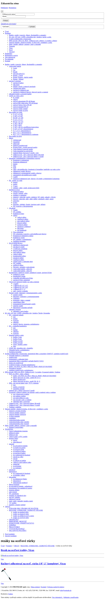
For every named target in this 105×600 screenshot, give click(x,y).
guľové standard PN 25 (20, 107)
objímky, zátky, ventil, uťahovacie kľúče (26, 188)
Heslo (4, 16)
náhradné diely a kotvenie (21, 401)
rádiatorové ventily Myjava (22, 171)
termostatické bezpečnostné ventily (24, 304)
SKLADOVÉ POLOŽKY (17, 530)
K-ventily (16, 97)
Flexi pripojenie (18, 232)
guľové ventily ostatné (20, 109)
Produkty (8, 33)
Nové (11, 50)
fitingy (11, 138)
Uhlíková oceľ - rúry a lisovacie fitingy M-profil (24, 403)
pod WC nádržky (14, 497)
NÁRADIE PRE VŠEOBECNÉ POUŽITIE (23, 508)
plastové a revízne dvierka (17, 411)
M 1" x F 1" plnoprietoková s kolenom (25, 134)
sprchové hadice (18, 83)
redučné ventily (18, 306)
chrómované (17, 140)
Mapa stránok (35, 587)
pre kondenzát (21, 230)
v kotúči (15, 284)
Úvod (7, 31)
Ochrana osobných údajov (55, 587)
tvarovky (16, 320)
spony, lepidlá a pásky (20, 344)
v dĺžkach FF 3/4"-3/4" (20, 287)
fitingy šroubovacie (19, 379)
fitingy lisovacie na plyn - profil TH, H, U (26, 381)
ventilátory (12, 418)
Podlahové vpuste (19, 237)
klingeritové (13, 471)
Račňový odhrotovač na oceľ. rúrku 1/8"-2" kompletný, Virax (33, 563)
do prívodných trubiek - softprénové (20, 486)
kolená (15, 182)
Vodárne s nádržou (15, 407)
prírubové (12, 470)
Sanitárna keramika (19, 241)
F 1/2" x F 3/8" (18, 114)
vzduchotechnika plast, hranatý (19, 424)
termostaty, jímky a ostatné (21, 300)
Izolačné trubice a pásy (16, 335)
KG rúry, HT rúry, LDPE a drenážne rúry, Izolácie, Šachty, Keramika (27, 313)
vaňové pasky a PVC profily (18, 436)
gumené (11, 444)
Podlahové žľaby (18, 214)
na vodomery (17, 468)
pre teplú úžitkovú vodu (21, 398)
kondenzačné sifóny (19, 256)
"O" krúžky (13, 503)
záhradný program (15, 309)
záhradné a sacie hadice (20, 311)
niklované (16, 144)
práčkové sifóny (18, 265)
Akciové (12, 52)
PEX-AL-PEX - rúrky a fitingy (19, 374)
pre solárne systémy (19, 396)
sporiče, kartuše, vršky (20, 193)
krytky (15, 202)
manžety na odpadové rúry (17, 495)
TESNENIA (9, 429)
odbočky (16, 322)
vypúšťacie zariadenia (20, 249)
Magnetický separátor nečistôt (22, 307)
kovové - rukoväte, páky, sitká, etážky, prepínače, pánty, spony (33, 199)
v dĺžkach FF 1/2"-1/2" (20, 285)
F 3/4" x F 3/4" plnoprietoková (23, 129)
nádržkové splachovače (20, 245)
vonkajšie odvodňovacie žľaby (23, 278)
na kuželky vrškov (19, 475)
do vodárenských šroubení (21, 455)
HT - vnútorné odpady (16, 315)
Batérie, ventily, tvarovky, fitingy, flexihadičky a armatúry (27, 35)
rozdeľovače (13, 357)
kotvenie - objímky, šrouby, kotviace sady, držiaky (29, 204)
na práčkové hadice (19, 451)
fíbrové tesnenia (14, 484)
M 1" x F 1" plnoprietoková (22, 132)
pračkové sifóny (22, 225)
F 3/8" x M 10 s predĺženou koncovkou (26, 127)
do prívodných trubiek (20, 446)
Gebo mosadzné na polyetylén (23, 151)
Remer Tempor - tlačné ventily (23, 77)
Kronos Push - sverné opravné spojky (25, 147)
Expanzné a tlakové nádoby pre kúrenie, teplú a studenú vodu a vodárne (32, 392)
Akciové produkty (11, 536)
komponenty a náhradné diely (18, 359)
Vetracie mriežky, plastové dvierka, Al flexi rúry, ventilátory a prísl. (30, 42)
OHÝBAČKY (14, 519)
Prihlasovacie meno (8, 14)
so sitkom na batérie (19, 460)
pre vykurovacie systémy (21, 394)
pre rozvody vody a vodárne (22, 400)
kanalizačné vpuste (19, 276)
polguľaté (16, 464)
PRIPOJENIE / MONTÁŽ (18, 521)
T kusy (15, 186)
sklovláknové (17, 442)
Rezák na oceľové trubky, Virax (17, 550)
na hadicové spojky (19, 448)
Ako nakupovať (10, 57)
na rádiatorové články (20, 479)
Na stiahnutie (9, 59)
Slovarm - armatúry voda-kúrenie (24, 267)
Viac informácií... (57, 597)
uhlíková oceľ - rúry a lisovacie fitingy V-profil (28, 156)
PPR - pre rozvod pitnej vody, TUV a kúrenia (24, 383)
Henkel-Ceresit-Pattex (16, 427)
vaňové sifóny (21, 217)
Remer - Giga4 (18, 75)
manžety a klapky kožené (17, 505)
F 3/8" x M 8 (17, 125)
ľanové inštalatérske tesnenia (18, 431)
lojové (15, 440)
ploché (15, 459)
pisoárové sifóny (18, 258)
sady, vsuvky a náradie (20, 291)
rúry (14, 317)
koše (14, 167)
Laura (15, 68)
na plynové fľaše (18, 449)
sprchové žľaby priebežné (21, 280)
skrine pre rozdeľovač (16, 363)
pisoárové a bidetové (24, 226)
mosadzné (16, 142)
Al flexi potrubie (14, 416)
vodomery (16, 298)
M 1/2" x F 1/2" (18, 121)
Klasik (15, 72)
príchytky (16, 201)
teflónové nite (13, 435)
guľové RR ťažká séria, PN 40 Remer (25, 103)
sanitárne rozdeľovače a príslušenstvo (21, 370)
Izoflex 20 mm (18, 343)
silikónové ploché (14, 499)
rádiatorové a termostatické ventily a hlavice (27, 173)
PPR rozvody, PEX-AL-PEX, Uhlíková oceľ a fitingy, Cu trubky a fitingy (33, 41)
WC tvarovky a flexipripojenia (23, 206)
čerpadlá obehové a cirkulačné (19, 355)
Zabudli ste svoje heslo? (8, 24)
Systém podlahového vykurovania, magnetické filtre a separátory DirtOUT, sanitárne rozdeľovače (36, 354)
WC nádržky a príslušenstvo (22, 239)
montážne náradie (19, 389)
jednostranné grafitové (20, 483)
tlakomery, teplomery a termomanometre (26, 296)
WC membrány (14, 494)
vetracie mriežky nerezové (17, 414)
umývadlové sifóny (19, 252)
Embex (10, 594)
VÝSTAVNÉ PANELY (17, 529)
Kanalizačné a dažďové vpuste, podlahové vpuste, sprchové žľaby (30, 272)
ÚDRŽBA (12, 525)
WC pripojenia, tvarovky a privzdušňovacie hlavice (29, 234)
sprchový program (15, 81)
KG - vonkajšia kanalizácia (18, 326)
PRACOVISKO (14, 527)
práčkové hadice (18, 191)
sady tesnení (13, 492)
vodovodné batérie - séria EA (22, 269)
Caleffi (15, 177)
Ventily (15, 210)
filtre (14, 166)
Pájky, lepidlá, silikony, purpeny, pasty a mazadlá (25, 44)
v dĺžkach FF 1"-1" (19, 289)
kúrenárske (12, 477)
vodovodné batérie (15, 66)
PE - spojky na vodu (15, 180)
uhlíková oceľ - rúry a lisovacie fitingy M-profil (28, 155)
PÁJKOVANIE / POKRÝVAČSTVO (21, 523)
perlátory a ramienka (19, 195)
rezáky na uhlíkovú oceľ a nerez (23, 516)
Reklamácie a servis (11, 55)
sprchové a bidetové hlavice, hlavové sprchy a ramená (30, 92)
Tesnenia (12, 46)
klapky (15, 164)
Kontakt (7, 61)
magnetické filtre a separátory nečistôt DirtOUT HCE (26, 361)
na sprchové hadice (19, 453)
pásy (14, 346)
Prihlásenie (4, 8)
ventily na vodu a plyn (16, 96)
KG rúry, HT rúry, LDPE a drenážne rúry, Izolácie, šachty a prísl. (30, 37)
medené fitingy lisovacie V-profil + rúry (26, 153)
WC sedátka (17, 212)
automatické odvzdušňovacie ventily (25, 175)
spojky (15, 184)
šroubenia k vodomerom (21, 160)
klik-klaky (16, 85)
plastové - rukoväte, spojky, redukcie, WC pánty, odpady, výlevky (34, 197)
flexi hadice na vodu (15, 112)
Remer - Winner (18, 79)
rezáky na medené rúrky (21, 512)
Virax (11, 48)
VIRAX (7, 506)
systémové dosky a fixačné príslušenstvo (22, 365)
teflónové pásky (14, 433)
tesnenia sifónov (14, 490)
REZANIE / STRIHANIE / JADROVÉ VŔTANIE (26, 510)
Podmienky (8, 53)
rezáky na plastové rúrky (21, 514)
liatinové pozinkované (20, 145)
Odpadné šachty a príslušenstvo (19, 350)
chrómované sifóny (19, 88)
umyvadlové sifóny (23, 221)
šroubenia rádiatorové (20, 162)
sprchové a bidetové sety (21, 90)
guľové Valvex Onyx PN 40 (22, 105)
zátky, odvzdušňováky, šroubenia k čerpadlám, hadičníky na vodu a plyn (36, 169)
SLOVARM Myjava (15, 243)
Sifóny (15, 215)
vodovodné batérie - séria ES (22, 271)
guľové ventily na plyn (20, 110)
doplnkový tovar (14, 190)
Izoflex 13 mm (18, 341)
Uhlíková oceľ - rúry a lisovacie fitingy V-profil (24, 405)
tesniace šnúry (13, 438)
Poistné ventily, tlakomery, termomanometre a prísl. (25, 293)
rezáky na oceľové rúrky (21, 518)
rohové (15, 99)
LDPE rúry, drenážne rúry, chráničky (21, 348)
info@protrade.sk (65, 590)
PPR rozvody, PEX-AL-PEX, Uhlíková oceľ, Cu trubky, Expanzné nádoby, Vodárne (32, 372)
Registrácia (12, 8)
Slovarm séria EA (19, 74)
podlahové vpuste (19, 274)
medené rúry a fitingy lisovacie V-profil (21, 390)
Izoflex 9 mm (17, 339)
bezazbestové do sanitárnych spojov (20, 488)
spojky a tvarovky (19, 387)
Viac (2, 559)
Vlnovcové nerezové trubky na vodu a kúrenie (24, 282)
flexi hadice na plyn (15, 136)
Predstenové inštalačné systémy (23, 236)
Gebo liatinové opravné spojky (23, 149)
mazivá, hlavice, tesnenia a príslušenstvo (26, 324)
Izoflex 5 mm (17, 337)
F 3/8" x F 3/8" (18, 116)
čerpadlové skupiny (15, 368)
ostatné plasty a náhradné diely (23, 261)
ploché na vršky (18, 457)
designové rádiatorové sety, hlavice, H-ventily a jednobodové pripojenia (36, 179)
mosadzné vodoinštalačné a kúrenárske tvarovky (24, 158)
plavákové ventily (19, 247)
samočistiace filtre (19, 302)
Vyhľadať (5, 26)
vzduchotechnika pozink (17, 420)
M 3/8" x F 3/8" (18, 118)
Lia (14, 70)
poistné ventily (18, 295)
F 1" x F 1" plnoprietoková (22, 131)
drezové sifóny (22, 223)
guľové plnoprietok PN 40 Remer (24, 101)
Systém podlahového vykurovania (20, 39)
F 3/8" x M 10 (17, 123)
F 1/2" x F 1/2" (18, 120)
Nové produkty (10, 534)
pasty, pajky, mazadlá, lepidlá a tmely (21, 501)
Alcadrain (12, 208)
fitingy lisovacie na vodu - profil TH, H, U (27, 378)
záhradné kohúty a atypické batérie (20, 94)
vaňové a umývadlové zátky (22, 462)
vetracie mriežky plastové (17, 413)
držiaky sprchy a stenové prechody (24, 86)
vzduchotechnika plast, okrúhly (19, 422)
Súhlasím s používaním (70, 597)
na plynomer (17, 466)
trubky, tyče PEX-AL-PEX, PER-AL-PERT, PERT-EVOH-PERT (30, 366)
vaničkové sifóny (22, 219)
